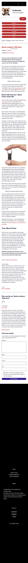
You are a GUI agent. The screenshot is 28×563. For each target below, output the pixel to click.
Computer (8, 40)
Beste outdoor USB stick (12, 47)
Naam (3, 354)
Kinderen (14, 34)
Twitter (14, 516)
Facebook (14, 511)
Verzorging (14, 31)
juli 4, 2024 (4, 307)
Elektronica (14, 23)
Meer (14, 36)
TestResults (16, 10)
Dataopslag (11, 53)
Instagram (14, 514)
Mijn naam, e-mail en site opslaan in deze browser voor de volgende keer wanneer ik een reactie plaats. (14, 374)
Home (3, 40)
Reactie (4, 340)
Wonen (14, 25)
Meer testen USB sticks (11, 259)
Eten (14, 28)
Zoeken (23, 18)
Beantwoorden (5, 329)
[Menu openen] (18, 4)
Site (3, 366)
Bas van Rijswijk (6, 288)
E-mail (3, 360)
